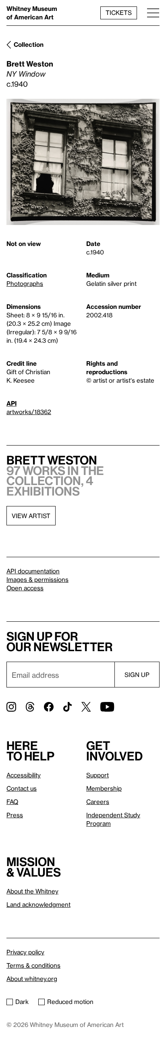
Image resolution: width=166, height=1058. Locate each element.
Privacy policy (25, 952)
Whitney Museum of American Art (31, 13)
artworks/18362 (28, 411)
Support (97, 775)
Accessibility (23, 775)
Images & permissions (37, 579)
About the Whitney (32, 891)
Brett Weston (29, 63)
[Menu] (153, 12)
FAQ (12, 801)
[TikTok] (67, 706)
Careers (97, 801)
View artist (31, 515)
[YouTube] (107, 706)
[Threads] (30, 706)
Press (14, 814)
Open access (25, 587)
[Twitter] (86, 706)
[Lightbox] (83, 162)
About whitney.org (31, 978)
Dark (22, 1001)
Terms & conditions (33, 965)
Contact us (21, 788)
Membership (104, 788)
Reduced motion (70, 1001)
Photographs (24, 283)
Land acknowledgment (38, 904)
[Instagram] (11, 706)
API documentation (33, 571)
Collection (29, 44)
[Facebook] (48, 706)
